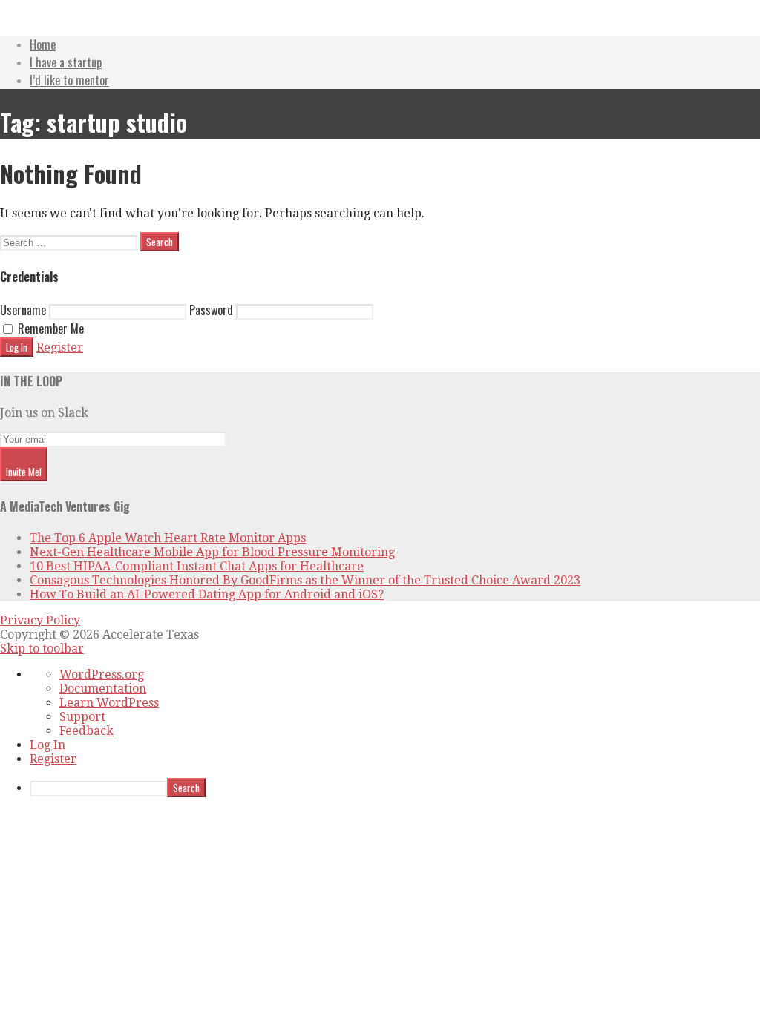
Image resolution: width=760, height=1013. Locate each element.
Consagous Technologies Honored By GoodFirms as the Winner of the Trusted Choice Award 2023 (305, 580)
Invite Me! (24, 471)
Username (23, 310)
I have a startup (66, 62)
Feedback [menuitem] (86, 731)
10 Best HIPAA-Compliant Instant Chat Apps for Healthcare (197, 566)
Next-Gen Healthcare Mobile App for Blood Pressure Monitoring (212, 552)
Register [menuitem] (53, 759)
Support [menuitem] (82, 717)
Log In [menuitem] (47, 745)
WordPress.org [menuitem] (101, 674)
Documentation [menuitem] (102, 689)
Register (59, 347)
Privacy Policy (40, 620)
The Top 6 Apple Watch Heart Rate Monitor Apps (168, 538)
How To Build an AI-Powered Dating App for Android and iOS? (207, 594)
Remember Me (49, 328)
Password (211, 310)
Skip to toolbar (42, 648)
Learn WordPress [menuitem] (109, 703)
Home (43, 44)
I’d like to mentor (69, 80)
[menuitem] (395, 787)
